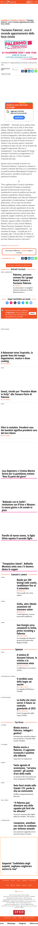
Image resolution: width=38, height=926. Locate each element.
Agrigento (24, 880)
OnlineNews (6, 363)
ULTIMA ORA (5, 880)
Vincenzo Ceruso (23, 666)
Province (14, 20)
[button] (2, 872)
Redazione (21, 591)
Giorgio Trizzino (23, 687)
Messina (12, 885)
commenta (24, 250)
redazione (15, 70)
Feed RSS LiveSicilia (29, 917)
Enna (7, 885)
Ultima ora (30, 923)
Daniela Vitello (22, 636)
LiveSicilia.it (5, 20)
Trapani (30, 885)
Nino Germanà (23, 711)
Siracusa (24, 885)
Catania (19, 880)
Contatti (14, 917)
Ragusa (18, 885)
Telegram (19, 923)
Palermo (22, 20)
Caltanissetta (32, 880)
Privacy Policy (7, 917)
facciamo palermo (13, 245)
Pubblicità (20, 917)
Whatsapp (8, 923)
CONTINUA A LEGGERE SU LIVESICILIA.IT (19, 265)
